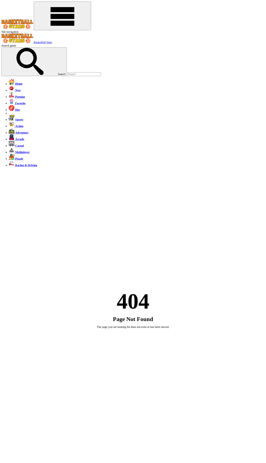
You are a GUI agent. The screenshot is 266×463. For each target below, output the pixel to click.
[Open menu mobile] (62, 15)
